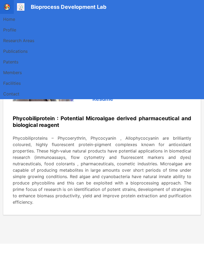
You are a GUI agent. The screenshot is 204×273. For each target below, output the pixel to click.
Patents (10, 62)
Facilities (12, 83)
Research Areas (18, 40)
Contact (11, 94)
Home (9, 19)
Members (12, 72)
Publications (15, 51)
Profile (9, 30)
